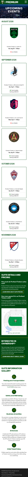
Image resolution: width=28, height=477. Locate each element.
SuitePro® (8, 474)
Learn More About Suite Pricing (12, 292)
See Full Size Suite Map (14, 333)
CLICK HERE (10, 387)
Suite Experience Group (17, 474)
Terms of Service (5, 472)
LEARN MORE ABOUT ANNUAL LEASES (13, 356)
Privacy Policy (12, 472)
